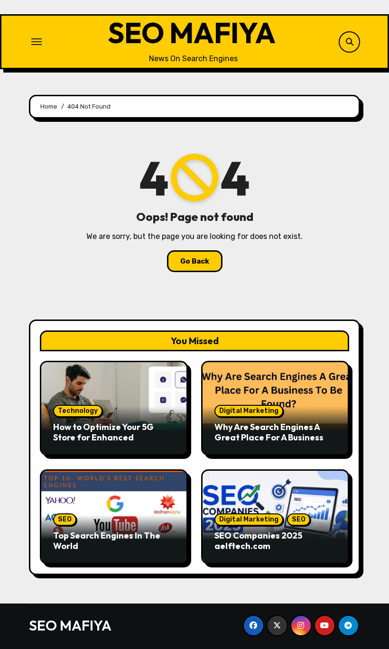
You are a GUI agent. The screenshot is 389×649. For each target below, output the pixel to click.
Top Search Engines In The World (106, 540)
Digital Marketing (248, 411)
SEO (65, 519)
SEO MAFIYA (192, 33)
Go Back (194, 261)
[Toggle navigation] (36, 41)
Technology (78, 411)
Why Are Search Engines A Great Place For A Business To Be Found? (274, 437)
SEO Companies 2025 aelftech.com (258, 540)
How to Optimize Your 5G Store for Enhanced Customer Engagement (103, 437)
